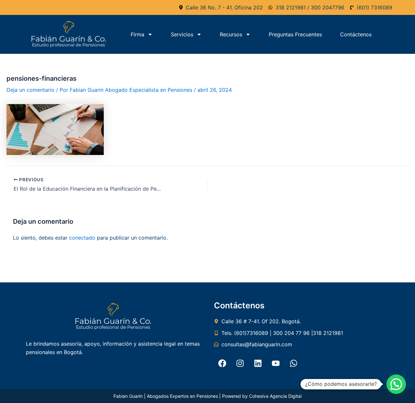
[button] (396, 384)
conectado (82, 237)
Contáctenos (356, 34)
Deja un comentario (30, 90)
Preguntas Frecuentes (295, 34)
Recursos (231, 34)
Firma (137, 34)
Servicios (182, 34)
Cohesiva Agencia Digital (275, 396)
